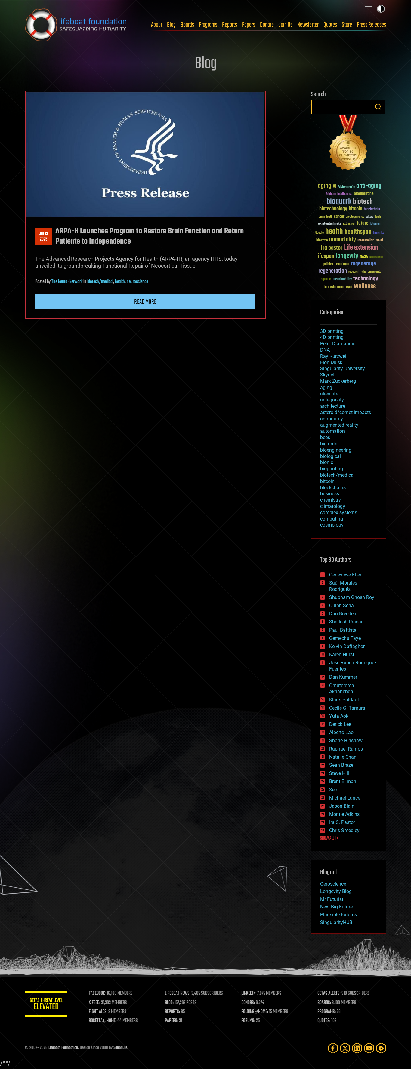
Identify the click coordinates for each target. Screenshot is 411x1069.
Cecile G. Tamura (347, 708)
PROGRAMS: (326, 1012)
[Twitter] (345, 1048)
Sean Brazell (342, 765)
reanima (342, 264)
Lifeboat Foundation (63, 1047)
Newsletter (308, 25)
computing (331, 519)
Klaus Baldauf (344, 699)
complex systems (338, 512)
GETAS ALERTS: (329, 993)
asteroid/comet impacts (345, 412)
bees (325, 437)
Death (378, 217)
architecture (332, 406)
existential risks (329, 224)
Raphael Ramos (346, 749)
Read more (145, 302)
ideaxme (322, 241)
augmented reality (339, 425)
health (120, 282)
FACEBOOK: (97, 993)
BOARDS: (324, 1003)
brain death (325, 217)
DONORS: (248, 1003)
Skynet (327, 375)
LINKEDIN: (248, 993)
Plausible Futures (338, 914)
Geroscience (333, 884)
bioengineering (335, 450)
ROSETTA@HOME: (102, 1021)
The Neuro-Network (66, 282)
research (353, 272)
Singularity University (342, 368)
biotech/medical (100, 282)
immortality (342, 239)
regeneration (332, 271)
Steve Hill (339, 773)
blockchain (372, 209)
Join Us (285, 25)
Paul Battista (343, 630)
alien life (329, 394)
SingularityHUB (336, 922)
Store (347, 25)
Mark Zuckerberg (338, 381)
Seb (333, 790)
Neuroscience (376, 257)
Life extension (361, 248)
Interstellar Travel (370, 240)
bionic (326, 462)
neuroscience (137, 282)
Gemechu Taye (345, 638)
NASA (364, 257)
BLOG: (169, 1003)
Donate (267, 25)
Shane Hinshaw (346, 740)
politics (328, 264)
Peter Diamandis (337, 343)
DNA (325, 350)
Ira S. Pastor (342, 822)
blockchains (333, 487)
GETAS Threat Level (46, 1005)
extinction (349, 224)
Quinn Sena (341, 605)
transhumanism (337, 287)
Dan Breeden (342, 613)
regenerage (363, 263)
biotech (363, 202)
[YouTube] (369, 1048)
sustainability (342, 280)
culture (369, 217)
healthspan (358, 232)
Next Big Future (336, 907)
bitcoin (355, 209)
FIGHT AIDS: (98, 1012)
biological (330, 456)
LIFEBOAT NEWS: (177, 993)
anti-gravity (332, 400)
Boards (187, 25)
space (326, 278)
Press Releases (371, 25)
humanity (378, 233)
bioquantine (364, 193)
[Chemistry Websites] (348, 144)
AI (334, 186)
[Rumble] (381, 1048)
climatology (332, 506)
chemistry (330, 500)
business (329, 493)
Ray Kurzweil (334, 356)
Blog (171, 25)
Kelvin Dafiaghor (347, 646)
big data (329, 444)
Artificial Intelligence (339, 194)
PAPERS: (171, 1021)
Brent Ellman (342, 781)
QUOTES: (323, 1021)
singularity (374, 272)
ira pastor (331, 247)
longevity (347, 256)
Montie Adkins (344, 814)
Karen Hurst (341, 654)
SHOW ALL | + (329, 838)
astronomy (331, 419)
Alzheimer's (346, 187)
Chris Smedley (344, 830)
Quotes (330, 25)
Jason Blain (341, 806)
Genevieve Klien (346, 575)
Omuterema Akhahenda (341, 689)
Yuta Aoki (339, 716)
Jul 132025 (43, 236)
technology (365, 278)
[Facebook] (333, 1048)
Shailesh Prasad (346, 622)
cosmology (332, 525)
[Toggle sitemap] (368, 9)
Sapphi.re (120, 1047)
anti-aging (369, 186)
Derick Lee (340, 724)
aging (324, 186)
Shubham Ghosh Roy (351, 597)
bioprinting (331, 469)
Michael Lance (344, 798)
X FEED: (94, 1003)
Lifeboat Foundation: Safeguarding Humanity (76, 24)
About (156, 25)
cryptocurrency (355, 217)
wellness (365, 286)
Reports (229, 25)
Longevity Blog (336, 891)
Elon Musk (331, 362)
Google (319, 233)
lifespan (325, 256)
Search (378, 107)
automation (332, 431)
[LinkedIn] (357, 1048)
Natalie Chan (343, 757)
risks (363, 272)
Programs (208, 25)
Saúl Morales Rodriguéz (343, 586)
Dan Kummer (343, 677)
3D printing (332, 331)
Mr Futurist (331, 899)
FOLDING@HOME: (254, 1012)
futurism (375, 224)
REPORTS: (172, 1012)
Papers (248, 25)
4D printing (332, 337)
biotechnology (333, 209)
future (362, 223)
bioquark (339, 201)
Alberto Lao (341, 732)
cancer (339, 216)
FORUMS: (248, 1021)
